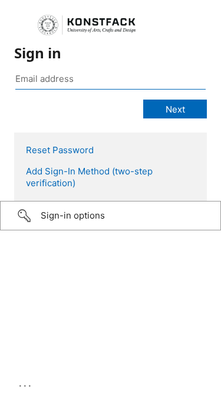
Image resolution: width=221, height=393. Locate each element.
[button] (110, 216)
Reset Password (60, 150)
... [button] (26, 383)
